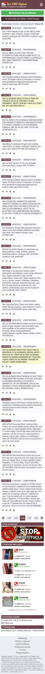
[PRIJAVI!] (14, 43)
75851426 (6, 160)
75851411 (6, 176)
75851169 (6, 452)
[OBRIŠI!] (10, 43)
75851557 (6, 50)
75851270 (6, 399)
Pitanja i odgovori (22, 641)
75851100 (6, 481)
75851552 (6, 74)
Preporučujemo (22, 653)
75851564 (6, 28)
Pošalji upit (8, 623)
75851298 (6, 320)
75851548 (6, 95)
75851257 (6, 421)
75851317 (6, 301)
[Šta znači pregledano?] (2, 43)
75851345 (6, 246)
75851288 (6, 346)
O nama (22, 650)
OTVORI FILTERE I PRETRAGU (23, 19)
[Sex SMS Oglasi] (14, 7)
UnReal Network (24, 630)
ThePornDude (38, 630)
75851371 (6, 224)
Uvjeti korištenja (22, 644)
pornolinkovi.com (8, 630)
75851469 (6, 141)
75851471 (6, 117)
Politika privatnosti (22, 647)
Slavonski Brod (27, 24)
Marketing (22, 638)
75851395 (6, 198)
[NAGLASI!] (6, 43)
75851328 (6, 267)
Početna (15, 24)
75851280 (6, 373)
